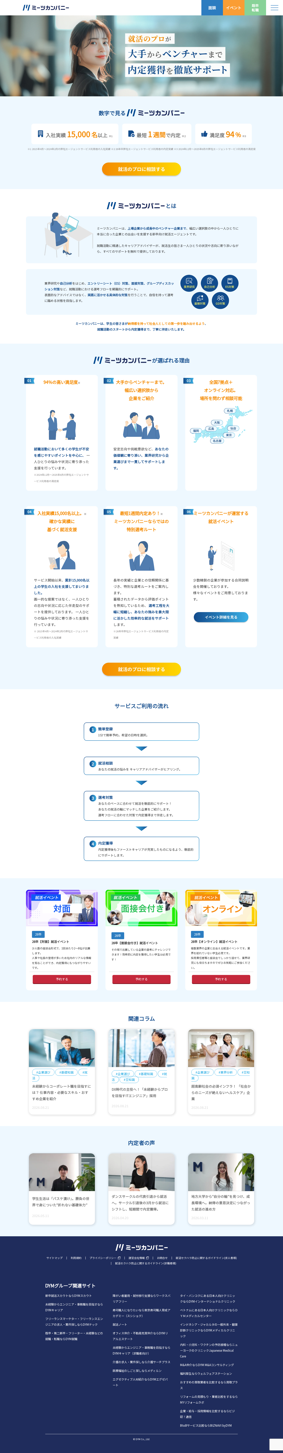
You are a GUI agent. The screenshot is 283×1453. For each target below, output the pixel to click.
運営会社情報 (137, 1258)
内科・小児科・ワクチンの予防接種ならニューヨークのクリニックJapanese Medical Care (209, 1350)
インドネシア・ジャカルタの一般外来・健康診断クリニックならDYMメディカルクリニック (209, 1330)
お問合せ (162, 1258)
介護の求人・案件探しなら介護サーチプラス (141, 1362)
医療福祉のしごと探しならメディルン (137, 1370)
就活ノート (120, 1324)
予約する (62, 979)
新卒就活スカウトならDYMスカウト (68, 1295)
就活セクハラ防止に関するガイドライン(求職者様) (145, 1263)
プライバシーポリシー (103, 1258)
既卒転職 (255, 7)
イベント (233, 7)
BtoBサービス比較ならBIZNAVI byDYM (206, 1425)
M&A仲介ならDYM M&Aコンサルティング (207, 1365)
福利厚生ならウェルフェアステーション (206, 1373)
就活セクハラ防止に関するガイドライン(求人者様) (206, 1258)
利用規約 (76, 1258)
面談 (212, 7)
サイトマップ (54, 1258)
